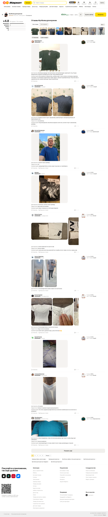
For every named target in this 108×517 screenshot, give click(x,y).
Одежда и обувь (37, 481)
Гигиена (35, 477)
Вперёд (47, 455)
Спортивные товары (38, 499)
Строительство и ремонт (39, 503)
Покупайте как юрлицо (65, 475)
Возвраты (62, 479)
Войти (102, 2)
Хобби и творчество (38, 490)
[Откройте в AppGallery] (13, 477)
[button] (35, 31)
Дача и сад (35, 492)
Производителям (90, 475)
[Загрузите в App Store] (4, 477)
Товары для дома (37, 483)
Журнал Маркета (64, 481)
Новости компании (90, 470)
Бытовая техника (37, 475)
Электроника (36, 479)
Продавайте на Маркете (65, 497)
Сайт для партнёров (64, 501)
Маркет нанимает (90, 479)
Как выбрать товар (64, 470)
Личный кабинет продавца (66, 495)
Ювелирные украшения (38, 508)
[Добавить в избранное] (81, 15)
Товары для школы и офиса (39, 497)
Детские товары (37, 505)
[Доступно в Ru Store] (18, 477)
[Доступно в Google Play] (9, 477)
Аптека (34, 486)
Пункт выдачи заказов (91, 477)
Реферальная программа (92, 472)
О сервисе (62, 477)
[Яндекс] (104, 515)
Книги (34, 494)
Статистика (6, 514)
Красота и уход (36, 488)
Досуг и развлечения (38, 470)
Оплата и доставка (64, 472)
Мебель (35, 472)
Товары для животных (38, 501)
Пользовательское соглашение (18, 514)
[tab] (7, 7)
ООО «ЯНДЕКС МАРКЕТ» (100, 513)
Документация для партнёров (67, 499)
